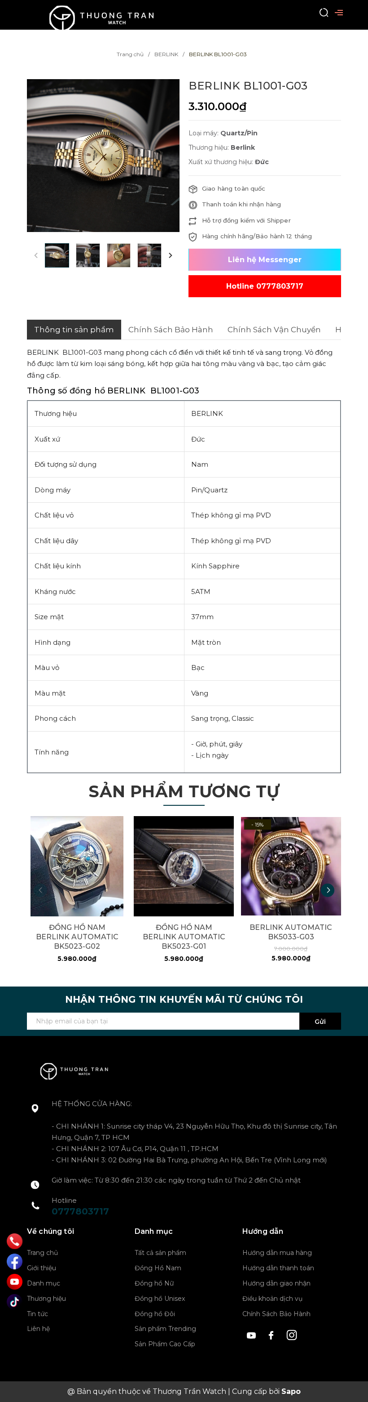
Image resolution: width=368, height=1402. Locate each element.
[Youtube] (14, 1282)
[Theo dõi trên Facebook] (273, 1334)
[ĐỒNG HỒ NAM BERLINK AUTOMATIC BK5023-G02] (77, 866)
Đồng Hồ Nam (158, 1268)
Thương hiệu (46, 1299)
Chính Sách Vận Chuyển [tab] (274, 329)
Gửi (320, 1022)
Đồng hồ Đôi (155, 1314)
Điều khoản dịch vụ (272, 1299)
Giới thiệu (41, 1268)
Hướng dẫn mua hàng (277, 1253)
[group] (103, 155)
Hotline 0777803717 (264, 286)
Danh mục (43, 1283)
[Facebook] (14, 1261)
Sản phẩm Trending (165, 1329)
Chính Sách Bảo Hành (276, 1314)
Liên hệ (38, 1329)
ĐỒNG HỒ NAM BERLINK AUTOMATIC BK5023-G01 (184, 937)
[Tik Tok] (14, 1302)
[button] (171, 255)
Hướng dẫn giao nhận (276, 1283)
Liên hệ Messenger (265, 259)
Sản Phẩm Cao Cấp (165, 1344)
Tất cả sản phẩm (160, 1253)
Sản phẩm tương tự (183, 791)
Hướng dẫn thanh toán (278, 1268)
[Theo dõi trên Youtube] (252, 1334)
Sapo (291, 1391)
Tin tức (37, 1314)
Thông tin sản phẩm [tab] (74, 329)
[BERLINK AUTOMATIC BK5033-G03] (291, 866)
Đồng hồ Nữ (154, 1283)
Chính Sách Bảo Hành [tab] (170, 329)
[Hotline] (15, 1241)
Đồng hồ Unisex (160, 1299)
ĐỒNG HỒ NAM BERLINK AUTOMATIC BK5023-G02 (77, 937)
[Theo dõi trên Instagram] (292, 1334)
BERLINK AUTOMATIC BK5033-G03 (291, 932)
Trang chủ (42, 1253)
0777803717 (80, 1211)
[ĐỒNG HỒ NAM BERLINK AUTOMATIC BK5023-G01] (184, 866)
